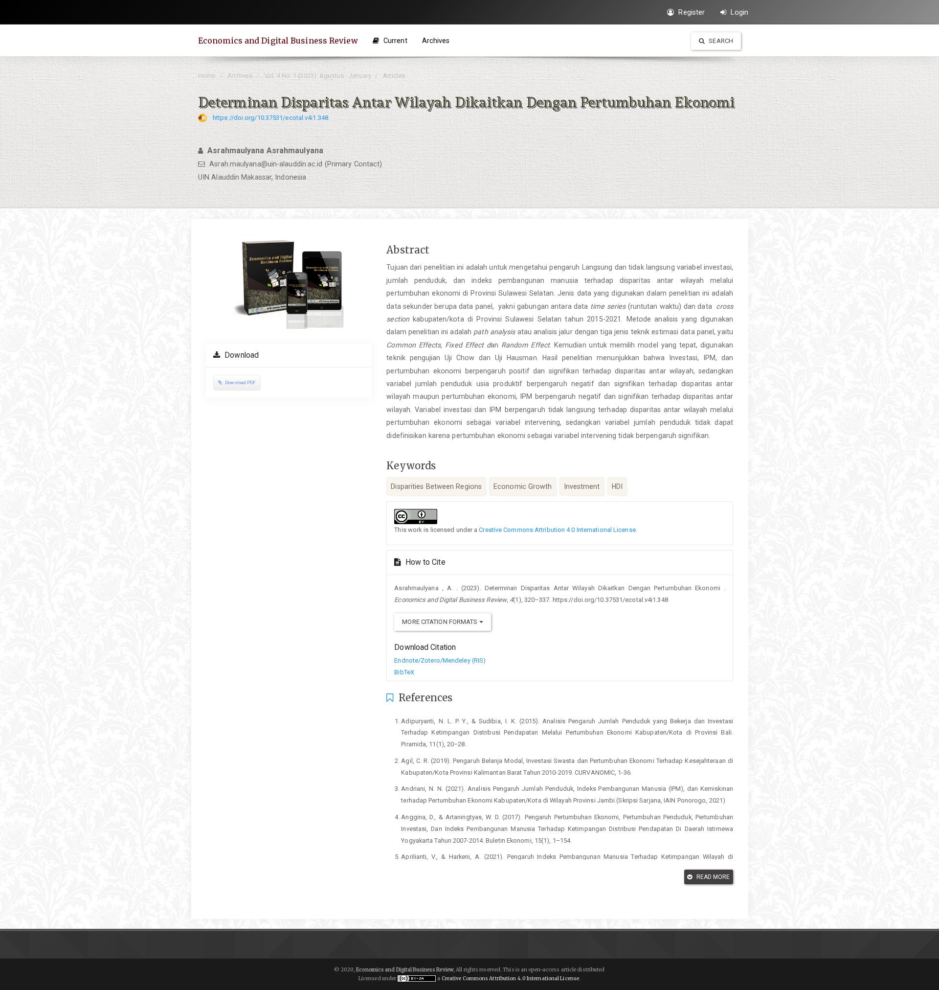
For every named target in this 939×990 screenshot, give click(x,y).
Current (394, 41)
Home (206, 75)
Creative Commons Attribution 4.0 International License (557, 529)
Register (690, 12)
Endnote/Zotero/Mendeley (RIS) (440, 660)
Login (738, 12)
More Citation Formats (440, 621)
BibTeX (404, 672)
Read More (712, 877)
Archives (436, 41)
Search (720, 41)
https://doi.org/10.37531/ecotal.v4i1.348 (270, 117)
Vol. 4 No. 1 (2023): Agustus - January (317, 75)
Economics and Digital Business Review (278, 41)
